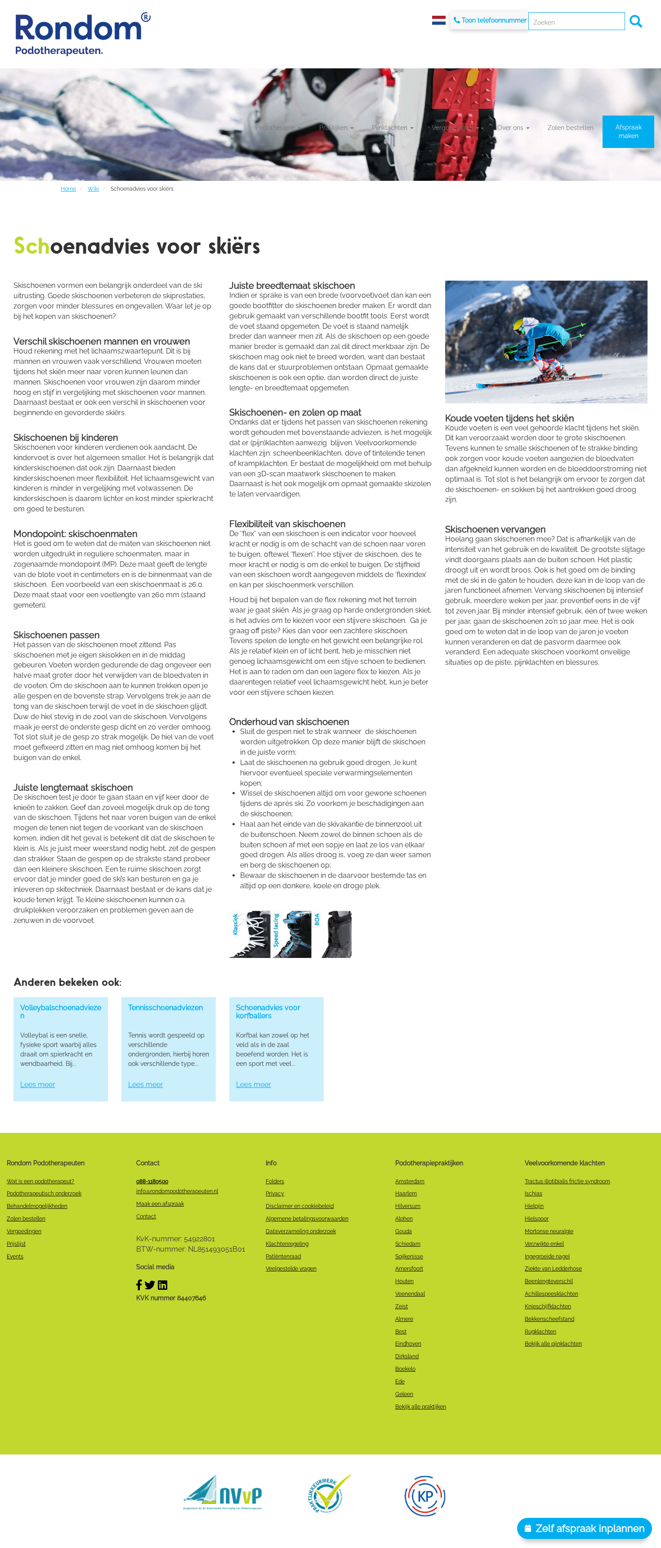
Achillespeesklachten (551, 1294)
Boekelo (405, 1369)
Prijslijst (16, 1244)
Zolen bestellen (571, 127)
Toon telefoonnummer (494, 20)
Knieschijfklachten (548, 1306)
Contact (146, 1216)
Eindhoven (408, 1344)
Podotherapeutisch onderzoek (44, 1193)
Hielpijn (534, 1206)
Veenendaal (410, 1294)
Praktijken (334, 127)
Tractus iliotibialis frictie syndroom (567, 1181)
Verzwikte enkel (544, 1244)
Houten (404, 1281)
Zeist (401, 1306)
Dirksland (407, 1356)
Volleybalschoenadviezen (60, 1011)
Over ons (511, 127)
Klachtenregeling (287, 1244)
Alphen (404, 1219)
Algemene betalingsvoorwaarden (307, 1219)
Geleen (404, 1394)
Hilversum (407, 1206)
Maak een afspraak (160, 1204)
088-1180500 (152, 1181)
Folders (275, 1181)
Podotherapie (276, 127)
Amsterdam (409, 1181)
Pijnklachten (390, 127)
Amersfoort (409, 1269)
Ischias (533, 1193)
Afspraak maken (629, 131)
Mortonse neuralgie (549, 1231)
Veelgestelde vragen (291, 1269)
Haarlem (406, 1193)
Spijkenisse (409, 1256)
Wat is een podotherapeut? (40, 1181)
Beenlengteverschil (549, 1281)
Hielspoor (537, 1219)
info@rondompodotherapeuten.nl (177, 1191)
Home (68, 189)
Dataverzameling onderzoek (301, 1231)
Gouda (403, 1231)
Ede (400, 1381)
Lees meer (37, 1084)
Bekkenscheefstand (549, 1319)
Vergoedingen (453, 127)
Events (15, 1256)
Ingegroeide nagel (547, 1256)
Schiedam (407, 1244)
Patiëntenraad (283, 1256)
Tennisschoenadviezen (165, 1007)
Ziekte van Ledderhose (553, 1269)
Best (400, 1332)
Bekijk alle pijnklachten (553, 1344)
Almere (404, 1319)
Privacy (275, 1193)
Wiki (93, 189)
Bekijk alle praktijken (420, 1407)
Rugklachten (540, 1332)
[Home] (83, 34)
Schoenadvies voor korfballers (268, 1011)
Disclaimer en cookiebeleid (300, 1206)
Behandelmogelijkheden (37, 1206)
